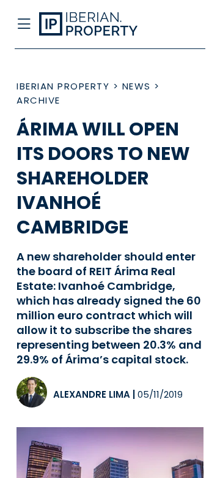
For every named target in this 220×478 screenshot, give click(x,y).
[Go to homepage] (90, 24)
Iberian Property (62, 86)
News (136, 86)
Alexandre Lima (91, 394)
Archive (38, 100)
